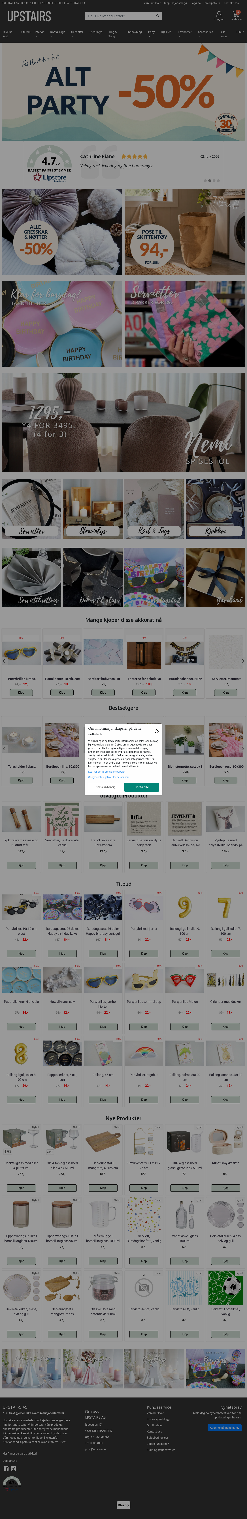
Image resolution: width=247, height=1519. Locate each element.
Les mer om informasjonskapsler (106, 771)
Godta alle (142, 787)
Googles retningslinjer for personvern (108, 777)
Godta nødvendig (105, 787)
